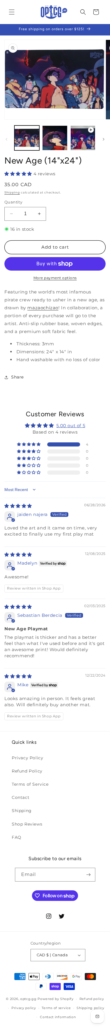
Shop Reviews (27, 824)
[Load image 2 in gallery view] (54, 137)
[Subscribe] (88, 875)
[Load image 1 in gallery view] (26, 137)
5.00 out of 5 (70, 425)
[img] (18, 506)
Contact (20, 797)
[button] (11, 12)
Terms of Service (30, 784)
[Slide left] (6, 139)
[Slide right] (103, 139)
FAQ (16, 837)
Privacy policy (23, 1008)
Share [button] (17, 377)
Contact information (58, 1017)
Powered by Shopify (56, 999)
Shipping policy (90, 1008)
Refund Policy (27, 771)
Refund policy (91, 999)
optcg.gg (28, 999)
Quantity (13, 202)
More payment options (55, 278)
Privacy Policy (27, 757)
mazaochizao (42, 307)
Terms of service (56, 1008)
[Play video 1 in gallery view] (82, 137)
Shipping (12, 192)
